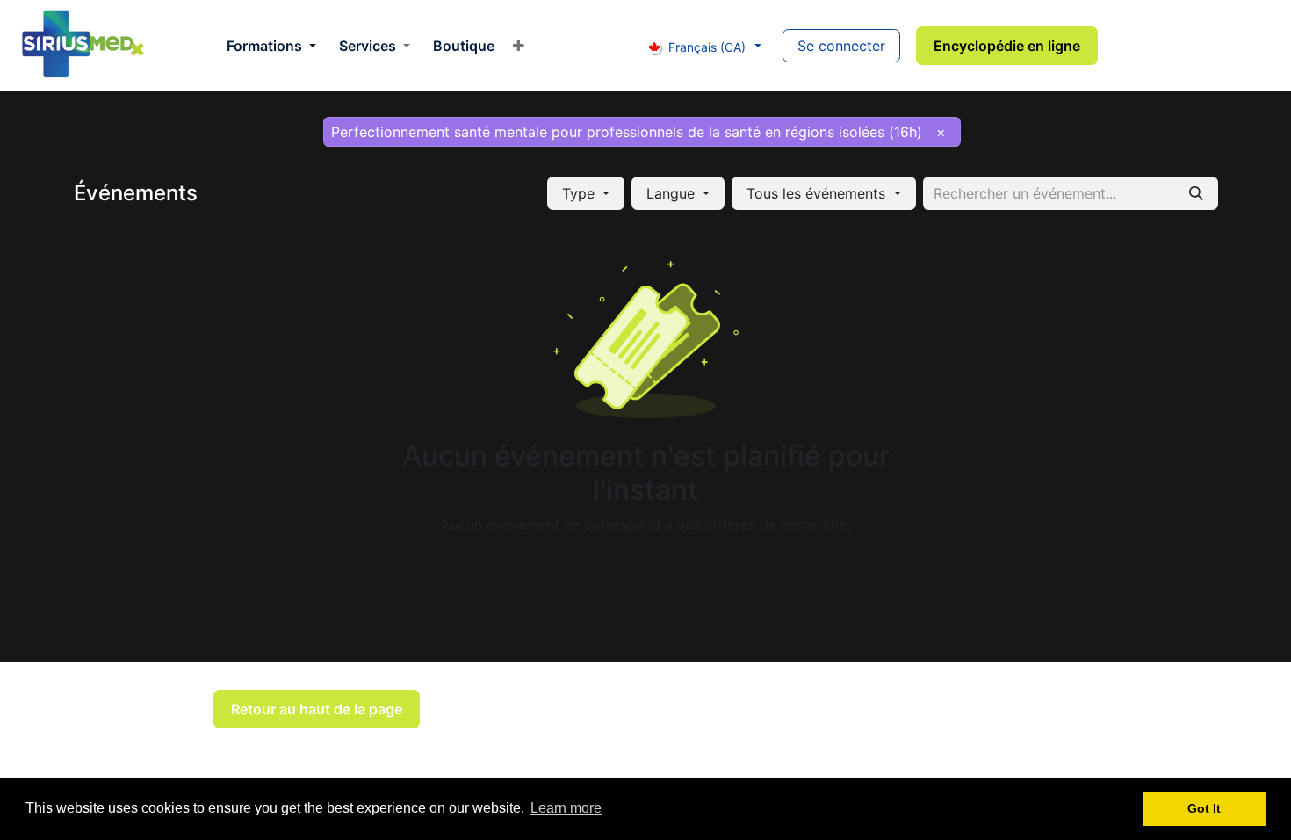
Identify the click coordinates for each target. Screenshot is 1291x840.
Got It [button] (1204, 808)
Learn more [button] (566, 807)
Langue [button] (672, 193)
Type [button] (580, 193)
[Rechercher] (1196, 193)
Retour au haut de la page (316, 709)
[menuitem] (271, 45)
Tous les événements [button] (818, 193)
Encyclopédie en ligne (1007, 45)
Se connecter (841, 45)
